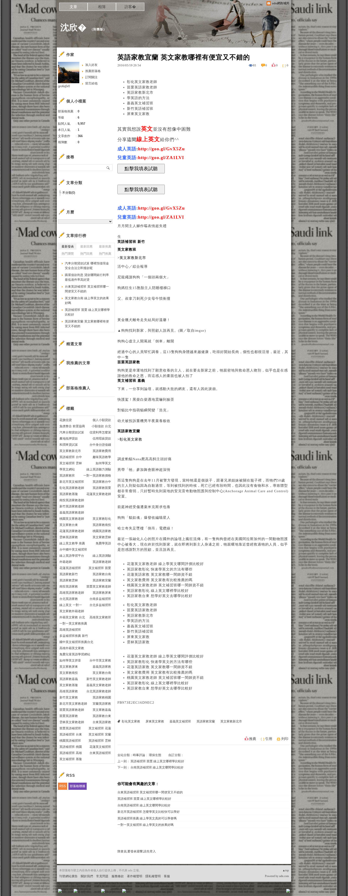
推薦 (252, 739)
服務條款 (118, 876)
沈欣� (73, 27)
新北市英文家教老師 (73, 703)
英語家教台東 (102, 716)
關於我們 (87, 876)
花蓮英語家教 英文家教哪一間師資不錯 (159, 574)
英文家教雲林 (102, 537)
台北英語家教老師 (98, 691)
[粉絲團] (60, 891)
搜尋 (108, 167)
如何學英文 (103, 463)
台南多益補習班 (100, 599)
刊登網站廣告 (68, 876)
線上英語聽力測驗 (98, 469)
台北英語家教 (68, 599)
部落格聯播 (77, 786)
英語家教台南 (102, 574)
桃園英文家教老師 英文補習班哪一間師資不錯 (165, 585)
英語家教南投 (102, 525)
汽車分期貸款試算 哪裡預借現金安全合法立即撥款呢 (87, 266)
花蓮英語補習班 (70, 568)
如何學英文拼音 (70, 660)
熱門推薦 (105, 253)
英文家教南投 (68, 673)
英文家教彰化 (102, 518)
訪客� (130, 7)
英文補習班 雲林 (70, 463)
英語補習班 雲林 (100, 740)
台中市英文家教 (100, 660)
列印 (284, 739)
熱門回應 (86, 253)
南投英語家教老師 (71, 500)
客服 (167, 876)
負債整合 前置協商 (72, 426)
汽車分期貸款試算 (71, 432)
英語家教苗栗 (102, 488)
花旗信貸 (65, 420)
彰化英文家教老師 (142, 82)
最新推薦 (105, 246)
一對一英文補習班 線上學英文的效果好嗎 (145, 825)
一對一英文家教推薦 (73, 623)
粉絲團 (67, 892)
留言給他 (91, 83)
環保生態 (155, 755)
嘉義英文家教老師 (98, 685)
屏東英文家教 (138, 114)
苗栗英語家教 (68, 716)
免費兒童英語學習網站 (74, 654)
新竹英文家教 (68, 697)
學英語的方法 (138, 98)
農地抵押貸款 (68, 438)
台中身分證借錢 (100, 444)
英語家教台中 (102, 481)
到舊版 (98, 29)
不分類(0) (68, 192)
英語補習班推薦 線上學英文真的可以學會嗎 (147, 818)
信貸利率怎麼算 (100, 432)
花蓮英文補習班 (100, 747)
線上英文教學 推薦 (72, 543)
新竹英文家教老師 (98, 679)
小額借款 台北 (101, 426)
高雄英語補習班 (70, 629)
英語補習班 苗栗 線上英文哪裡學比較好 (157, 761)
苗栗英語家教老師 (142, 87)
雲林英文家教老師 (71, 722)
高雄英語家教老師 (71, 592)
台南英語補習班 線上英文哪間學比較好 (156, 767)
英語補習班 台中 (70, 457)
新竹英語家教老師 (71, 506)
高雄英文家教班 (100, 617)
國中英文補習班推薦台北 (76, 642)
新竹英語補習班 (140, 108)
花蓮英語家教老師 (71, 531)
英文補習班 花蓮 (100, 728)
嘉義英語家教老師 (71, 512)
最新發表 (68, 246)
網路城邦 (278, 892)
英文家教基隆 (68, 685)
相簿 (102, 7)
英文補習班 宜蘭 (100, 734)
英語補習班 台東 (70, 734)
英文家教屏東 (68, 666)
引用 (268, 739)
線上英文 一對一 (70, 605)
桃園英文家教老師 (71, 518)
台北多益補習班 (100, 605)
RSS (62, 786)
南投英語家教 (68, 586)
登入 (258, 892)
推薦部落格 (93, 71)
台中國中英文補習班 (73, 549)
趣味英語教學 (102, 457)
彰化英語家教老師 (71, 488)
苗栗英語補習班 (70, 728)
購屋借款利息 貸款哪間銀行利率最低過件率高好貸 (87, 277)
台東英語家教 (102, 722)
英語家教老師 (102, 562)
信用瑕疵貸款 (102, 438)
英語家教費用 (102, 451)
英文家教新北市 (231, 721)
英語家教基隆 (68, 494)
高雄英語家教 (68, 691)
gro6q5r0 (64, 86)
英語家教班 (67, 475)
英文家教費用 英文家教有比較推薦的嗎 (159, 580)
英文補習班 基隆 (70, 759)
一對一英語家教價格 (97, 475)
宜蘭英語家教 (102, 703)
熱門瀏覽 (68, 253)
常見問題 (102, 876)
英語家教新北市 (140, 92)
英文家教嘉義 (102, 710)
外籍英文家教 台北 (72, 617)
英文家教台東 (68, 525)
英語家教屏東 (102, 592)
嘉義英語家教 (102, 666)
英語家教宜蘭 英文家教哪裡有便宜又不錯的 (87, 324)
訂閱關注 (91, 77)
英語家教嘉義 (68, 679)
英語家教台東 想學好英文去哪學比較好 (159, 596)
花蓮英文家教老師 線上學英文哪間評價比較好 (165, 564)
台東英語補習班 (100, 753)
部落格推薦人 (78, 388)
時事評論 (139, 755)
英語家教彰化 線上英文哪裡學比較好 (158, 591)
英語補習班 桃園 (70, 747)
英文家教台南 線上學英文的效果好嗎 (87, 300)
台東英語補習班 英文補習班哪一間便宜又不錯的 (150, 792)
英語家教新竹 (68, 574)
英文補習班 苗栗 (100, 568)
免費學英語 (103, 543)
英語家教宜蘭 (205, 721)
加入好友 (91, 65)
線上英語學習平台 (71, 555)
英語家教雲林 (68, 580)
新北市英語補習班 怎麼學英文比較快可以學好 (148, 811)
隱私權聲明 (153, 876)
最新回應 (86, 246)
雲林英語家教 (138, 642)
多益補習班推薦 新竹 (73, 636)
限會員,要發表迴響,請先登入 (136, 851)
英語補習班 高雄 (70, 753)
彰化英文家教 (131, 721)
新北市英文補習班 (71, 481)
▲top (285, 870)
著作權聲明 (134, 876)
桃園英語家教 (102, 531)
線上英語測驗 (102, 555)
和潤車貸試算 (68, 444)
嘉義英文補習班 (140, 103)
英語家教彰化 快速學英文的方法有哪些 (159, 569)
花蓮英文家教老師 (98, 494)
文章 (73, 7)
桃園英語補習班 (70, 740)
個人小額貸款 (102, 420)
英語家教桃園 (102, 697)
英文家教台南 (102, 673)
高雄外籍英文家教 (71, 648)
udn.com (284, 876)
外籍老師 (65, 562)
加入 (267, 892)
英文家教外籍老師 (71, 611)
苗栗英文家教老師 (98, 586)
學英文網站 (67, 469)
